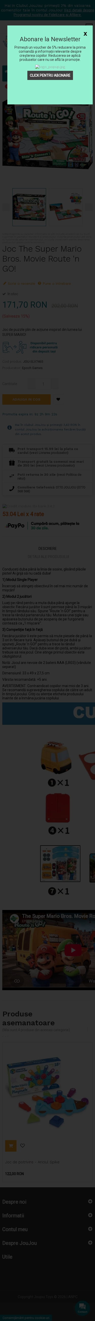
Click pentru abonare (50, 75)
